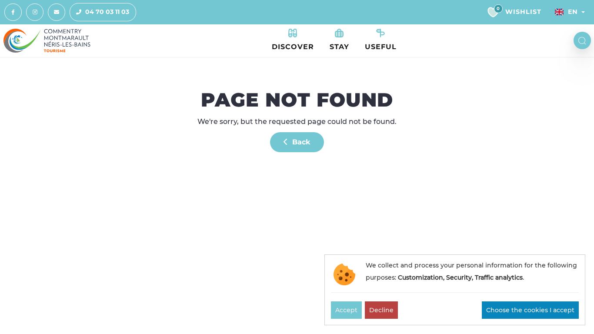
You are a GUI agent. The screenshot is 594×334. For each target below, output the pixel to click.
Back (300, 142)
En (572, 12)
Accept (346, 310)
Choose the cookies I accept (530, 310)
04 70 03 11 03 (107, 12)
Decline (381, 310)
